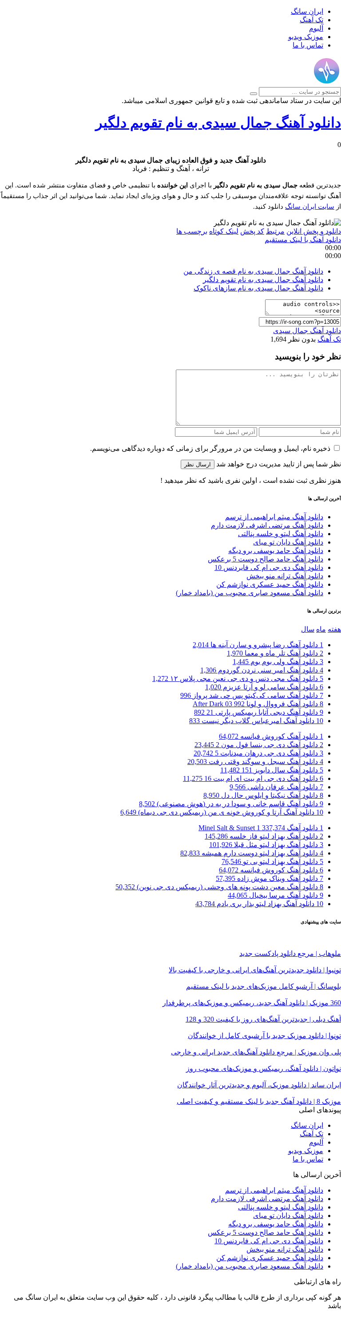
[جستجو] (253, 93)
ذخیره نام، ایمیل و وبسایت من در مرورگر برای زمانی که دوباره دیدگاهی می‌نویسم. (210, 448)
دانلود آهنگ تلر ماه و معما (275, 653)
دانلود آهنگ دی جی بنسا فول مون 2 (258, 744)
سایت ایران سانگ (309, 206)
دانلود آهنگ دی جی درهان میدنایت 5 (258, 753)
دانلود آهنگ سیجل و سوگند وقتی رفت (255, 761)
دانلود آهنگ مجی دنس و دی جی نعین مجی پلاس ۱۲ (237, 678)
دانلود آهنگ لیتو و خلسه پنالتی (280, 533)
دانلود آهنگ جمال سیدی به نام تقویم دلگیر (218, 123)
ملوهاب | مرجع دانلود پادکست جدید (290, 953)
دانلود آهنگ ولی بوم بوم (278, 661)
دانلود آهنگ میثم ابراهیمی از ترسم (274, 517)
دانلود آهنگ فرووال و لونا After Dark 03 (258, 704)
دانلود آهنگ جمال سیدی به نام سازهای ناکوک (258, 288)
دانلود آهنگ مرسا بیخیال (275, 895)
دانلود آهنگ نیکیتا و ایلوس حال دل (263, 795)
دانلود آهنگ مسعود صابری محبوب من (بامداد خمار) (249, 593)
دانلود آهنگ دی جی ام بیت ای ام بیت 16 (253, 778)
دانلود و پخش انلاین (313, 231)
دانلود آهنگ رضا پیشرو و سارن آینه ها (258, 645)
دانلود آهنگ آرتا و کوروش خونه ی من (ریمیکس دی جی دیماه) (221, 812)
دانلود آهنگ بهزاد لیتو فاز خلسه (264, 836)
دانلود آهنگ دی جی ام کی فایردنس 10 (268, 567)
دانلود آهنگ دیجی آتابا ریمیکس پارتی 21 (258, 712)
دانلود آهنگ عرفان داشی (276, 787)
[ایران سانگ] (326, 83)
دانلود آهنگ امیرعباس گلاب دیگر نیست (256, 720)
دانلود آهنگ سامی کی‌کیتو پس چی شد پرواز (251, 695)
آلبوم (316, 28)
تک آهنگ (311, 20)
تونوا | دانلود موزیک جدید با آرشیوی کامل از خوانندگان (264, 1035)
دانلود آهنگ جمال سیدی (307, 330)
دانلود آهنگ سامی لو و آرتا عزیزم (264, 687)
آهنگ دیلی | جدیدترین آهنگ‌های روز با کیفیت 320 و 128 (263, 1019)
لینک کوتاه (223, 231)
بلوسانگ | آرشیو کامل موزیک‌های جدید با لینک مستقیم (263, 986)
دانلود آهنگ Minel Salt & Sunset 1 (260, 828)
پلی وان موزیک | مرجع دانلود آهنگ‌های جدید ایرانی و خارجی (256, 1052)
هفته (334, 629)
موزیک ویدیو (305, 36)
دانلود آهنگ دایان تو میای (288, 542)
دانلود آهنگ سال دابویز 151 (271, 770)
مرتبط (275, 231)
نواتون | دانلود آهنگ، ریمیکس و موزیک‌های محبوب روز (263, 1068)
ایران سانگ (307, 11)
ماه (321, 629)
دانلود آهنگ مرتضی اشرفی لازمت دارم (267, 525)
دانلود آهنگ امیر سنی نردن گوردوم (261, 670)
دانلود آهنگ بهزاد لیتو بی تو (272, 861)
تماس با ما (308, 45)
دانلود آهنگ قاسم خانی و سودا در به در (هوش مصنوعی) (231, 804)
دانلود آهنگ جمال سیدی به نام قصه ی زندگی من (253, 271)
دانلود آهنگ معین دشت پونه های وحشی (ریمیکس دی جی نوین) (219, 887)
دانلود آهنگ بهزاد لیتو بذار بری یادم (259, 903)
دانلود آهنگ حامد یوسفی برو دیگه (275, 550)
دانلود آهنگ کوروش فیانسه (271, 736)
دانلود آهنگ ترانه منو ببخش (284, 576)
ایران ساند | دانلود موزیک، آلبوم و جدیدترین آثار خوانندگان (259, 1085)
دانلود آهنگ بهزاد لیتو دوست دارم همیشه (251, 853)
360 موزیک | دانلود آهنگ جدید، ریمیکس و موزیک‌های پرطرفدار (252, 1003)
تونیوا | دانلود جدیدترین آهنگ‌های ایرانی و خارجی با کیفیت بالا (255, 970)
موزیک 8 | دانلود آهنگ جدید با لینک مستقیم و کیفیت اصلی (259, 1101)
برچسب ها (191, 231)
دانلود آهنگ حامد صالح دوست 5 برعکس (265, 559)
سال (307, 629)
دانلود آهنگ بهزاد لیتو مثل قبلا (266, 844)
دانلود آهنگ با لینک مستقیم (303, 239)
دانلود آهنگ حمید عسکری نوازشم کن (269, 584)
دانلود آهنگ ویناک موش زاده (269, 878)
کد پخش (252, 231)
